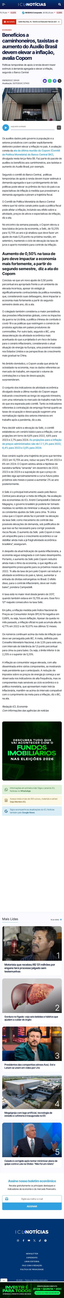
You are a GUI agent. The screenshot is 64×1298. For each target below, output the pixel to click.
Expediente (32, 1258)
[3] (32, 1043)
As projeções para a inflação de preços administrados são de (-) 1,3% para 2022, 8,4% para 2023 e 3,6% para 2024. (32, 443)
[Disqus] (32, 861)
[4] (32, 1091)
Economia (7, 30)
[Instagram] (18, 1240)
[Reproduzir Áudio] (5, 127)
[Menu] (4, 4)
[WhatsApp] (50, 81)
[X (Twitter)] (59, 81)
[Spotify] (45, 1240)
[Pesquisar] (59, 4)
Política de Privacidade (32, 1269)
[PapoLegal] (45, 81)
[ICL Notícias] (32, 4)
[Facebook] (55, 81)
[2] (32, 995)
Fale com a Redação (32, 1265)
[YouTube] (29, 1240)
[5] (32, 1139)
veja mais (55, 920)
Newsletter (32, 1254)
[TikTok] (40, 1240)
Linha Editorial (32, 1261)
